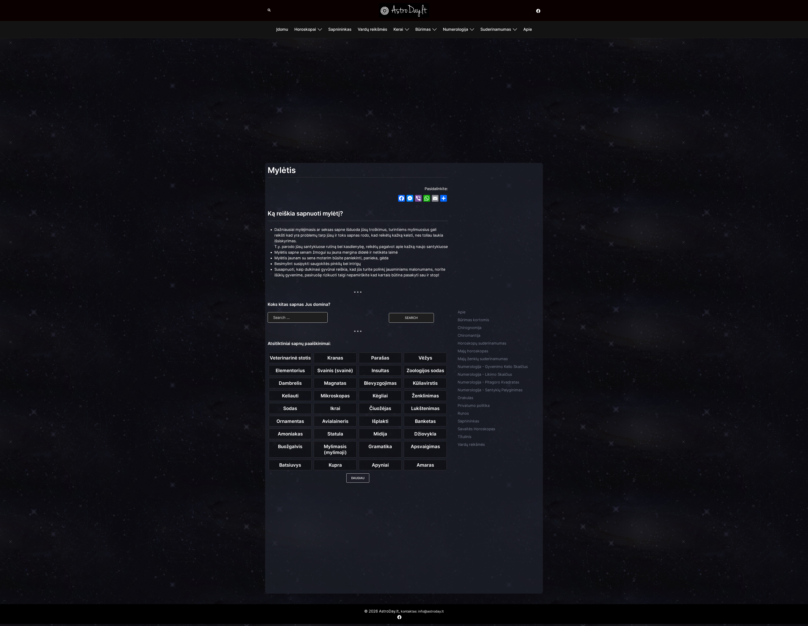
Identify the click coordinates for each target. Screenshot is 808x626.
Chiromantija (469, 335)
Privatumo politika (474, 405)
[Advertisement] (404, 71)
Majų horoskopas (473, 351)
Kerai (398, 29)
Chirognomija (469, 327)
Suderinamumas (495, 29)
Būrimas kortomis (473, 320)
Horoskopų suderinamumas (482, 343)
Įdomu (282, 29)
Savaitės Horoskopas (476, 429)
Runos (463, 413)
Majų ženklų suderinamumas (483, 359)
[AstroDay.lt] (404, 10)
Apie (527, 29)
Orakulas (465, 398)
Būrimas (423, 29)
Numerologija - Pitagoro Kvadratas (488, 382)
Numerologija (455, 29)
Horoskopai (305, 29)
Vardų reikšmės (372, 29)
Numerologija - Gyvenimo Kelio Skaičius (493, 366)
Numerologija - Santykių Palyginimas (490, 390)
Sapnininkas (339, 29)
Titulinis (464, 436)
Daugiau (357, 478)
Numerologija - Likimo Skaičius (485, 374)
